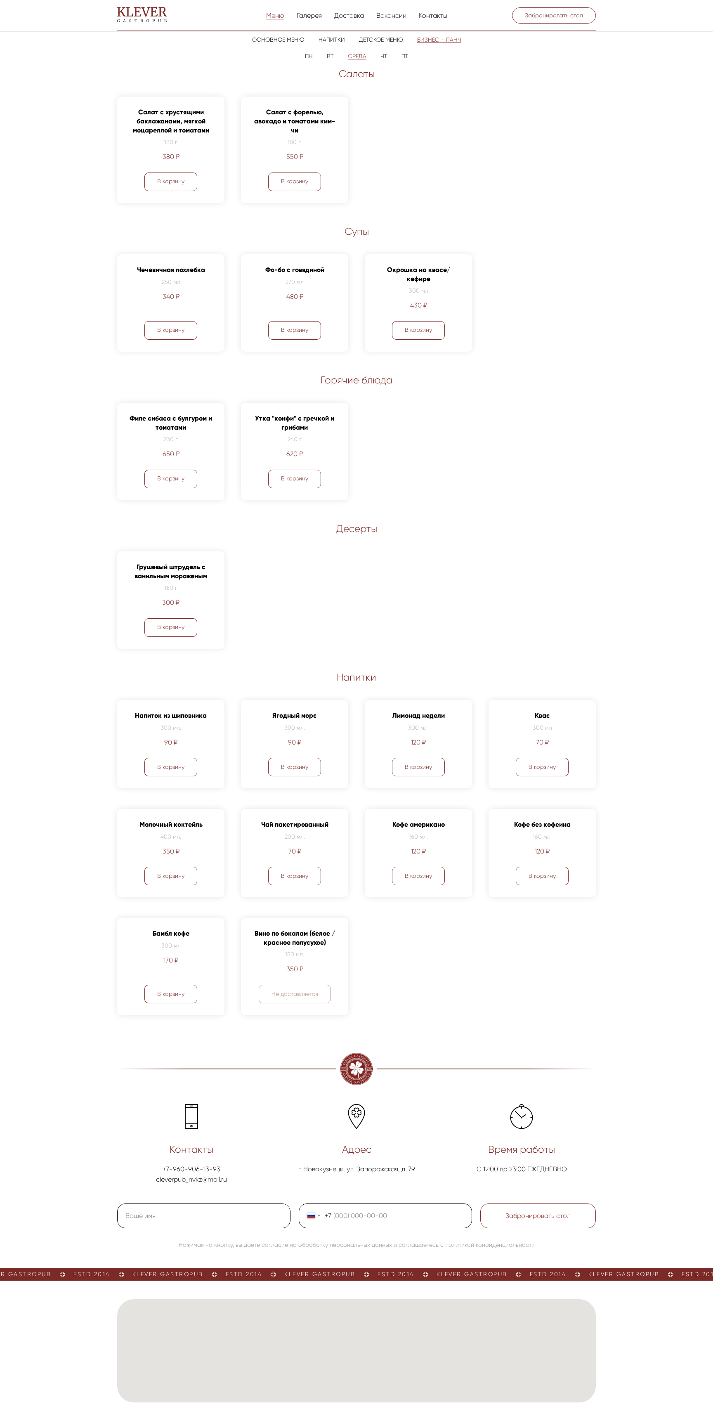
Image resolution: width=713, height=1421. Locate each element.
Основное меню (278, 39)
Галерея (309, 15)
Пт (404, 56)
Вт (330, 56)
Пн (309, 56)
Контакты (433, 15)
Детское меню (381, 39)
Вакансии (391, 15)
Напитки (332, 39)
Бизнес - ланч (439, 39)
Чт (383, 56)
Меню (275, 15)
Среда (357, 56)
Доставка (349, 15)
